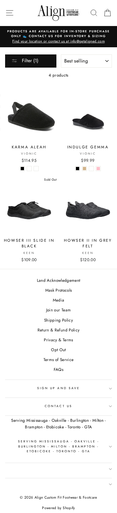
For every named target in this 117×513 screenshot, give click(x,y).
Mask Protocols (58, 290)
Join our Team (58, 310)
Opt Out (58, 350)
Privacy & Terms (58, 340)
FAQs (58, 369)
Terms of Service (59, 360)
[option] (58, 37)
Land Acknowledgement (58, 280)
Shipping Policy (58, 320)
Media (58, 300)
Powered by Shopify (58, 508)
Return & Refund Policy (59, 330)
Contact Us (58, 406)
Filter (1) (29, 60)
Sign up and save (58, 388)
